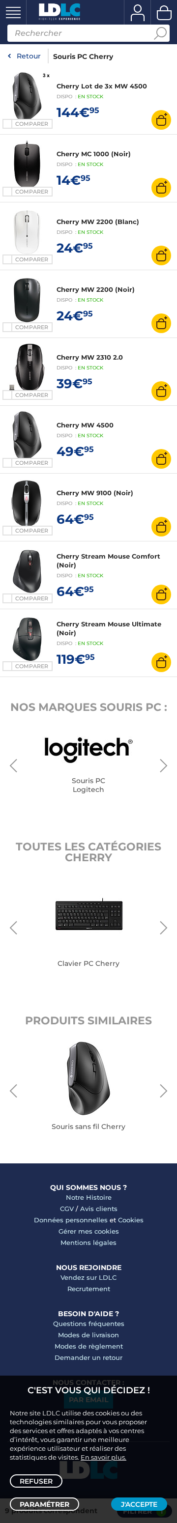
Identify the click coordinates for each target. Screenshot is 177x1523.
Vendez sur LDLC (88, 1277)
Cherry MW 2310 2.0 (90, 357)
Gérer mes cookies (89, 1231)
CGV (67, 1209)
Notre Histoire (89, 1197)
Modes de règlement (89, 1346)
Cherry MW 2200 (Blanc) (98, 222)
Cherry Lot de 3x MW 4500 (102, 86)
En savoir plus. (103, 1457)
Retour (29, 56)
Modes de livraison (88, 1335)
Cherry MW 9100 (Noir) (95, 493)
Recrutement (88, 1289)
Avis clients (99, 1209)
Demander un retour (88, 1357)
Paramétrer (44, 1504)
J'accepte (139, 1504)
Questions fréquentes (88, 1323)
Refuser (36, 1481)
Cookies (131, 1220)
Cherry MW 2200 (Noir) (96, 289)
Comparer (31, 123)
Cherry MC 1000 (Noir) (94, 154)
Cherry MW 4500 (85, 425)
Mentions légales (88, 1242)
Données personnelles (71, 1220)
